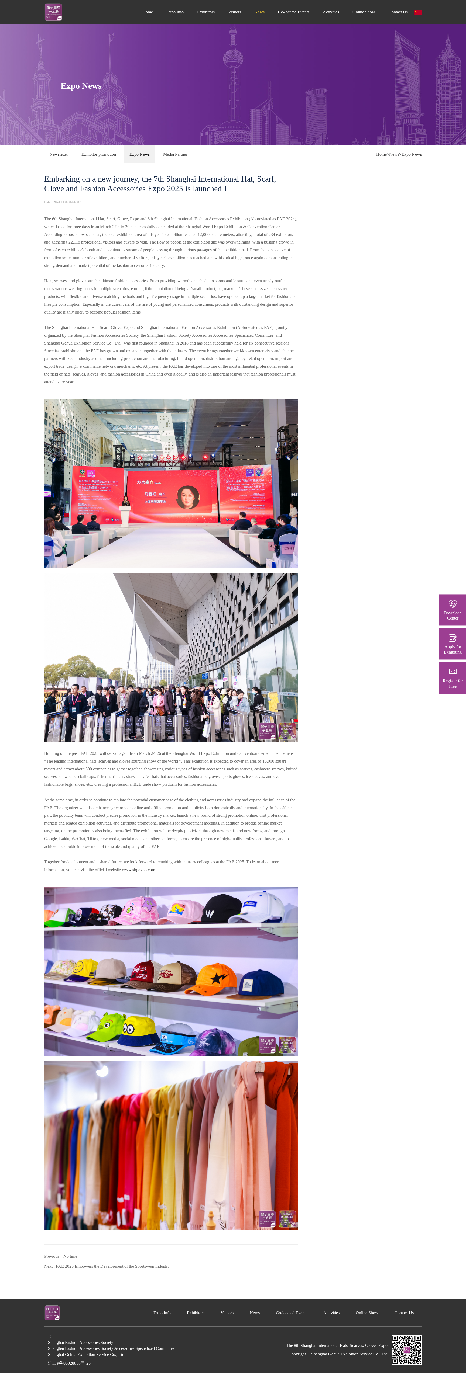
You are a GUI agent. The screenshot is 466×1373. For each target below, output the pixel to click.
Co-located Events (293, 12)
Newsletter (59, 154)
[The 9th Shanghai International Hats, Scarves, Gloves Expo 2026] (53, 11)
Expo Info (175, 12)
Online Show (363, 12)
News (260, 12)
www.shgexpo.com (138, 869)
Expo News (139, 154)
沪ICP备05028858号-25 (69, 1363)
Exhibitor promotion (98, 154)
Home (147, 12)
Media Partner (175, 154)
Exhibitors (206, 12)
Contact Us (398, 12)
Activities (331, 12)
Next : (106, 1266)
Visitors (234, 12)
